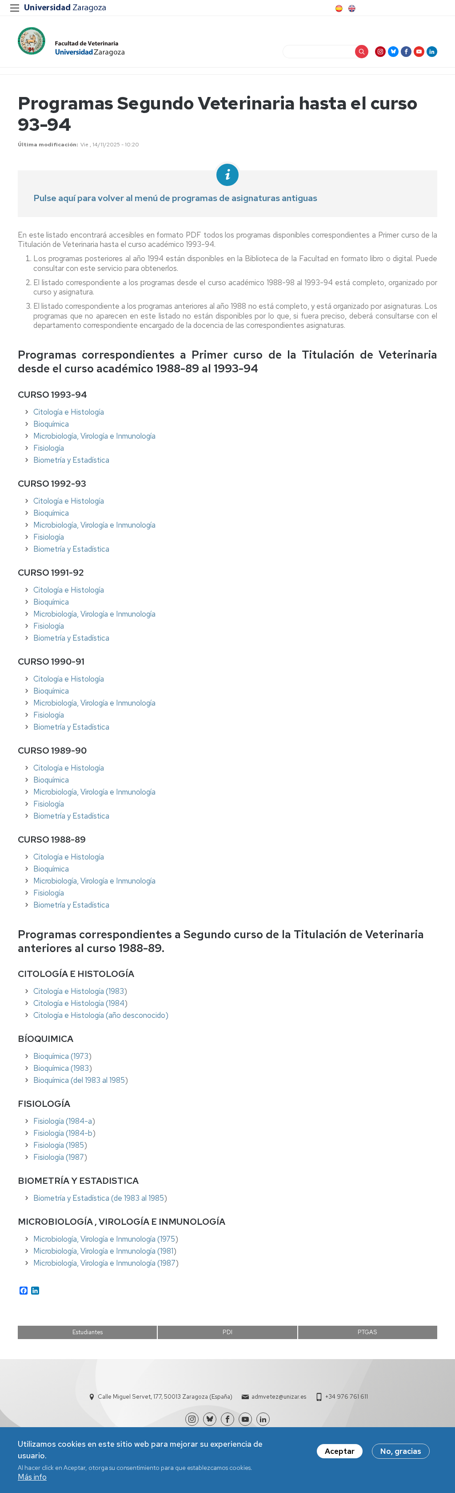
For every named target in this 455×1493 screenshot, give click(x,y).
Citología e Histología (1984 (78, 1003)
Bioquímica (51, 424)
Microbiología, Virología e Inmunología (94, 436)
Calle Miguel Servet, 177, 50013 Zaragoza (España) (165, 1396)
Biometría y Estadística (71, 460)
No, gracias (400, 1451)
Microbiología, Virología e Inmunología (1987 (104, 1263)
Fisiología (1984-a (62, 1121)
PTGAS (367, 1332)
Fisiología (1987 (58, 1157)
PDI (227, 1332)
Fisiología (48, 448)
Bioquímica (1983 (61, 1068)
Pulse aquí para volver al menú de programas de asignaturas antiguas (175, 198)
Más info (32, 1477)
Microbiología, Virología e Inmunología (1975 (104, 1239)
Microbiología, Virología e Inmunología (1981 (103, 1251)
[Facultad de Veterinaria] (71, 41)
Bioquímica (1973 (60, 1056)
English (351, 8)
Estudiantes (87, 1332)
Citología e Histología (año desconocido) (100, 1015)
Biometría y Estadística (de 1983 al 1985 (98, 1198)
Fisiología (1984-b (62, 1133)
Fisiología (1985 (58, 1145)
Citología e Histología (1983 (78, 991)
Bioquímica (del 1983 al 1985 (79, 1080)
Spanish (338, 8)
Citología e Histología (68, 412)
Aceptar (340, 1451)
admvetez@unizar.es (278, 1396)
